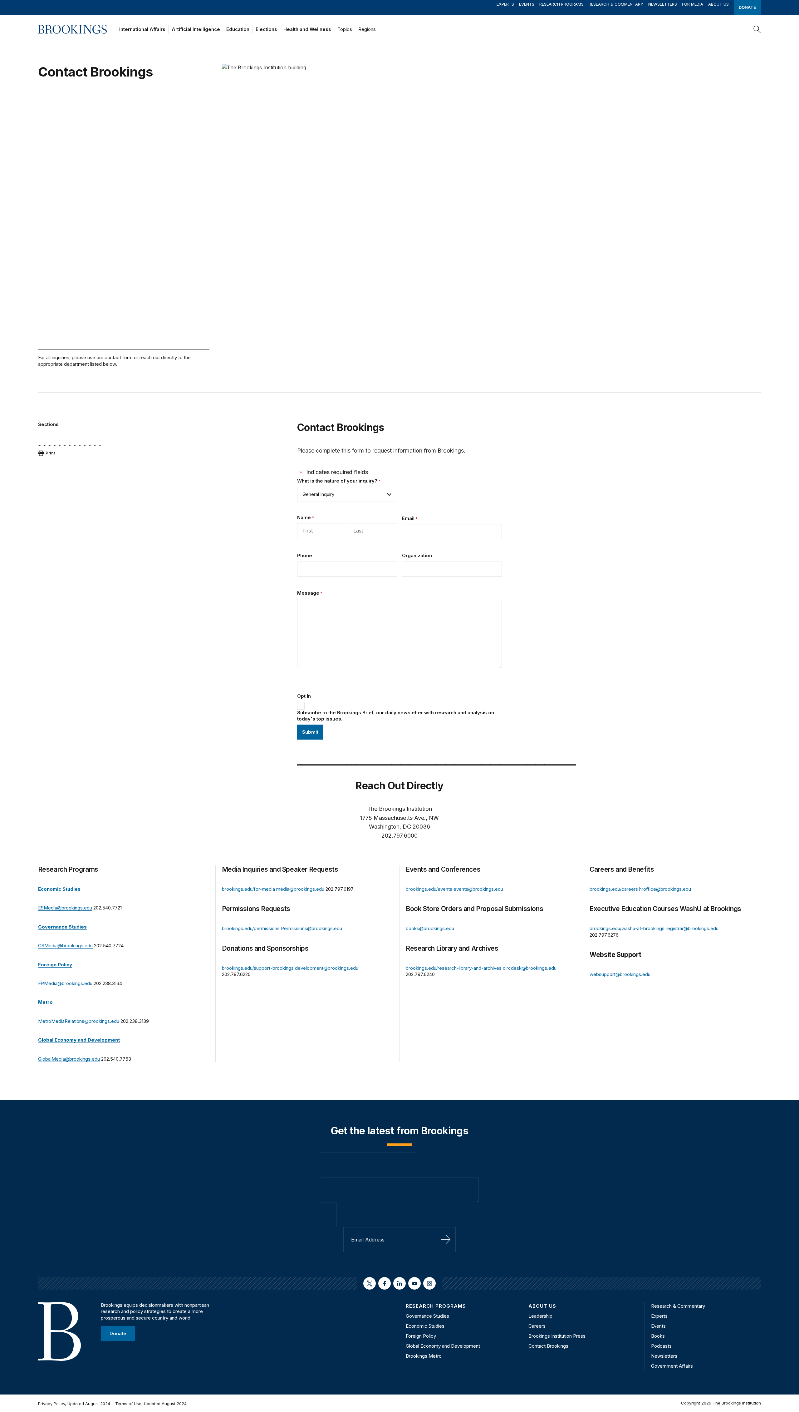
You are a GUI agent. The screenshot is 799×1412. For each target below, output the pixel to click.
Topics (344, 29)
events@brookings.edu (478, 889)
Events (526, 4)
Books (658, 1336)
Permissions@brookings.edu (311, 928)
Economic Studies (425, 1326)
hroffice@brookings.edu (665, 889)
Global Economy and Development (443, 1346)
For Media (692, 4)
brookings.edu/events (429, 889)
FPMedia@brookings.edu (65, 983)
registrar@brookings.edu (692, 928)
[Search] (757, 29)
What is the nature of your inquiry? (338, 481)
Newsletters (662, 4)
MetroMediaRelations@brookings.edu (78, 1021)
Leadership (540, 1316)
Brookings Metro (424, 1356)
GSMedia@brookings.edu (65, 946)
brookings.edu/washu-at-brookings (627, 928)
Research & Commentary (616, 4)
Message (309, 593)
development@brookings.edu (326, 968)
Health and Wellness (307, 29)
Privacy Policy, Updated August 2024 (74, 1403)
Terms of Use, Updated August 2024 (151, 1403)
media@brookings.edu (300, 889)
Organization (417, 555)
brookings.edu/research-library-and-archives (454, 968)
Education (237, 29)
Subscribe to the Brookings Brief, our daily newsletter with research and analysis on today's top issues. (395, 716)
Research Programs (561, 4)
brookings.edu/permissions (251, 928)
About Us (718, 4)
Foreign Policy (421, 1336)
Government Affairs (672, 1366)
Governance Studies (427, 1316)
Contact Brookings (548, 1346)
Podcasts (661, 1346)
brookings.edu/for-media (248, 889)
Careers (537, 1326)
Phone (304, 555)
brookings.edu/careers (614, 889)
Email (410, 518)
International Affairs (142, 29)
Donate (747, 7)
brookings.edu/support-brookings (258, 968)
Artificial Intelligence (196, 29)
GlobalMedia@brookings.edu (69, 1059)
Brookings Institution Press (557, 1336)
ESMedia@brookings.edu (65, 908)
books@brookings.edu (430, 928)
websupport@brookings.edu (620, 974)
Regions (367, 29)
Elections (266, 29)
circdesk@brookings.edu (529, 968)
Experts (505, 4)
